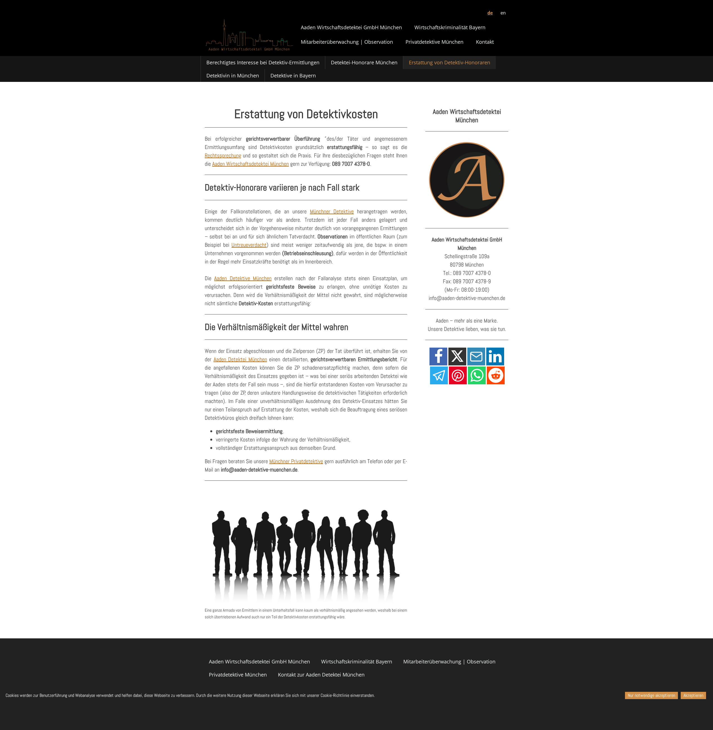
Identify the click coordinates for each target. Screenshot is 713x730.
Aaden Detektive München (243, 278)
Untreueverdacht (249, 244)
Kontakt (485, 41)
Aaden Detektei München (240, 359)
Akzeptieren (693, 695)
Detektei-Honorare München (364, 62)
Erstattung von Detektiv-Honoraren (449, 62)
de (490, 13)
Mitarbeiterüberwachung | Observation (347, 41)
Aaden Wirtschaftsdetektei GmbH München (351, 27)
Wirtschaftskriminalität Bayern (449, 27)
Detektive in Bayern (293, 75)
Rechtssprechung (223, 155)
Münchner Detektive (332, 211)
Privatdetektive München (434, 41)
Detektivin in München (232, 75)
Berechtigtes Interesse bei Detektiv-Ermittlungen (262, 62)
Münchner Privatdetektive (296, 461)
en (503, 13)
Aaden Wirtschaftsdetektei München (250, 163)
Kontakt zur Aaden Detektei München (321, 674)
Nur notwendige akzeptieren (651, 695)
